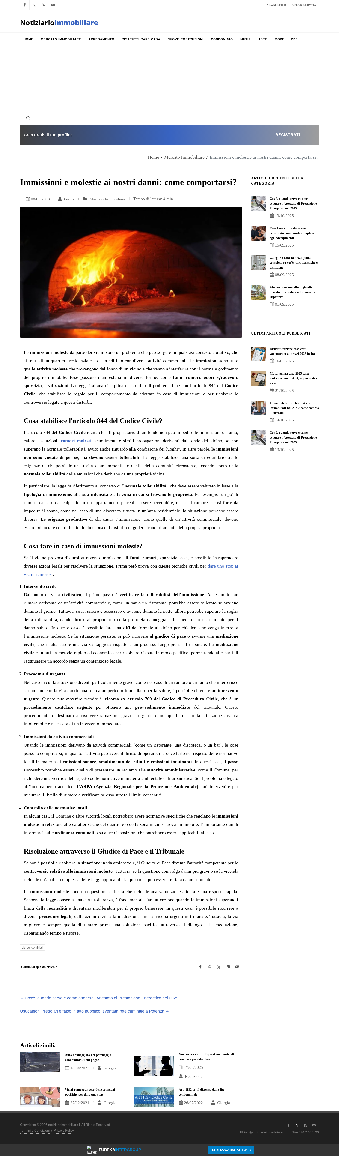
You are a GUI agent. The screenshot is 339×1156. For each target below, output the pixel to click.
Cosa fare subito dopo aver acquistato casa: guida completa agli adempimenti (292, 233)
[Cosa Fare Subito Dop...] (258, 233)
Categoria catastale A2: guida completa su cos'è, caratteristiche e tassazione (294, 262)
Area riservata (304, 5)
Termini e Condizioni (35, 1130)
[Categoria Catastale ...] (258, 262)
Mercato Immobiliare (184, 157)
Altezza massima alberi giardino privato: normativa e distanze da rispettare (292, 292)
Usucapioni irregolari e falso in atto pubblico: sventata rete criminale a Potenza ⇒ (94, 1011)
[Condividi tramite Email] (237, 967)
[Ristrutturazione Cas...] (258, 354)
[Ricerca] (27, 118)
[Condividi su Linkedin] (228, 967)
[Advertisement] (169, 81)
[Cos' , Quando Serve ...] (258, 203)
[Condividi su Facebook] (200, 967)
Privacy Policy (64, 1130)
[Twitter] (34, 5)
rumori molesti (76, 440)
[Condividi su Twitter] (218, 967)
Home (153, 157)
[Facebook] (24, 5)
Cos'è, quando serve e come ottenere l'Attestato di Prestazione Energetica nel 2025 (293, 203)
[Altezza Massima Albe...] (258, 292)
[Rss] (43, 5)
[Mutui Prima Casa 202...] (258, 378)
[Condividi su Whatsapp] (209, 967)
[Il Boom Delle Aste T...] (258, 408)
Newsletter (276, 5)
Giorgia (109, 1068)
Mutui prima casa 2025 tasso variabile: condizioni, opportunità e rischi (293, 378)
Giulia (68, 199)
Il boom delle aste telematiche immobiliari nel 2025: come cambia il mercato (294, 408)
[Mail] (53, 5)
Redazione (193, 1076)
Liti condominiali (32, 947)
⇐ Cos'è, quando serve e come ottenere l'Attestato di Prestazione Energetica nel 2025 (99, 998)
